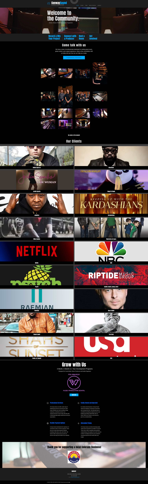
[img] (37, 157)
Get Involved (93, 37)
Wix (69, 482)
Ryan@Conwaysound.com (75, 477)
